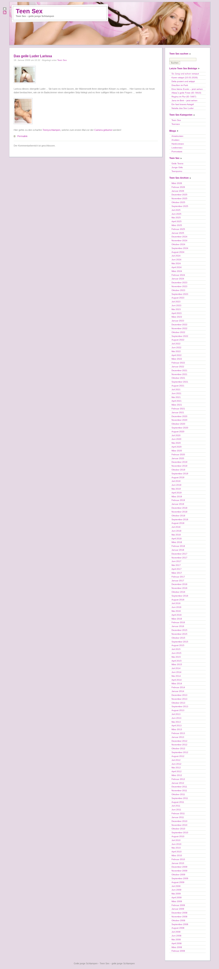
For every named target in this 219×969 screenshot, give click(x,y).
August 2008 (178, 928)
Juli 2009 (176, 886)
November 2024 (179, 240)
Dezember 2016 (179, 584)
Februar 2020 (178, 454)
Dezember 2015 (179, 630)
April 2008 (177, 943)
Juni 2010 (176, 844)
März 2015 (177, 664)
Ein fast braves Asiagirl (183, 104)
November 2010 (179, 825)
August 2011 (178, 802)
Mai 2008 (176, 939)
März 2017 (177, 573)
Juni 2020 (176, 439)
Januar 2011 (178, 817)
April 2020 (177, 447)
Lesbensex (177, 147)
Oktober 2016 (178, 592)
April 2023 (177, 313)
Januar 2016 (178, 626)
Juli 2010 (176, 840)
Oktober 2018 (178, 515)
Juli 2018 (176, 527)
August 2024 (178, 252)
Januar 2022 (178, 366)
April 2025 (177, 221)
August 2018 (178, 523)
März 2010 (177, 855)
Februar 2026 (178, 187)
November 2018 (179, 512)
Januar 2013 (178, 737)
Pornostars (177, 151)
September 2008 (180, 924)
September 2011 (180, 798)
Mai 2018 (176, 534)
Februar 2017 (178, 577)
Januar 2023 (178, 320)
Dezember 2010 (179, 821)
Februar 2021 (178, 408)
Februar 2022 (178, 363)
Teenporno (177, 171)
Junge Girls (177, 167)
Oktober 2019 (178, 470)
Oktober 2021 (178, 378)
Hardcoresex (178, 144)
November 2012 (179, 744)
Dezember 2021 (179, 370)
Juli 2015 (176, 649)
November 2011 (179, 790)
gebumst (107, 130)
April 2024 (177, 267)
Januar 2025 (178, 233)
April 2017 (177, 569)
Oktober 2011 (178, 794)
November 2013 (179, 699)
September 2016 (180, 596)
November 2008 (179, 916)
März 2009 (177, 901)
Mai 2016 (176, 611)
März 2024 (177, 271)
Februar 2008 (178, 951)
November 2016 (179, 588)
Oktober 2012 (178, 748)
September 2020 (180, 427)
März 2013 (177, 729)
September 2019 (180, 473)
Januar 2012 (178, 783)
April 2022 (177, 355)
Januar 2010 (178, 863)
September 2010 (180, 832)
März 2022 (177, 359)
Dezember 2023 (179, 282)
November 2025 (179, 198)
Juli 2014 (176, 668)
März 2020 (177, 450)
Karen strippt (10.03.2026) (185, 77)
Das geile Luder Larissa (33, 56)
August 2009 (178, 882)
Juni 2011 (176, 809)
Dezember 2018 (179, 508)
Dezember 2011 (179, 786)
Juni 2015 (176, 653)
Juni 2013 (176, 718)
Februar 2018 (178, 546)
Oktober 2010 (178, 828)
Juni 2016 (176, 607)
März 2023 (177, 317)
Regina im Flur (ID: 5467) (184, 96)
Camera (98, 130)
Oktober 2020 (178, 424)
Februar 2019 (178, 500)
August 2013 (178, 710)
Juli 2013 (176, 714)
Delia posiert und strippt (183, 81)
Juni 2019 (176, 485)
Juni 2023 (176, 305)
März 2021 (177, 405)
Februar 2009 (178, 905)
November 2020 (179, 420)
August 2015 (178, 645)
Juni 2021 (176, 393)
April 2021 (177, 401)
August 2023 (178, 298)
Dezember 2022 (179, 324)
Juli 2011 (176, 806)
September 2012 (180, 752)
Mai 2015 (176, 657)
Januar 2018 (178, 550)
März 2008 (177, 947)
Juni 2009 (176, 890)
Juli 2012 (176, 760)
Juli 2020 (176, 435)
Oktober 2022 (178, 332)
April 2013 (177, 725)
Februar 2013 (178, 733)
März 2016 (177, 619)
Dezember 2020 (179, 416)
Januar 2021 (178, 412)
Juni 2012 (176, 764)
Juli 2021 (176, 389)
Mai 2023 (176, 309)
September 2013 (180, 706)
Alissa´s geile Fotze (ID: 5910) (186, 93)
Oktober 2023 (178, 290)
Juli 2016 (176, 603)
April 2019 (177, 492)
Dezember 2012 (179, 741)
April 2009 (177, 897)
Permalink (22, 136)
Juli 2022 (176, 343)
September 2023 (180, 294)
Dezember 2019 (179, 462)
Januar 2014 (178, 691)
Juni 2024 (176, 259)
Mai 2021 (176, 397)
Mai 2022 (176, 351)
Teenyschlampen (51, 130)
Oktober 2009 (178, 874)
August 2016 (178, 599)
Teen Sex (29, 11)
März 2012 (177, 775)
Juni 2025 (176, 214)
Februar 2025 (178, 229)
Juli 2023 (176, 301)
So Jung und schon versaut (185, 73)
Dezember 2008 (179, 913)
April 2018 (177, 538)
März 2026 (177, 183)
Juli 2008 (176, 932)
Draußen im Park (180, 85)
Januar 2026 (178, 191)
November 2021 (179, 374)
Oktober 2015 (178, 638)
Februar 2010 (178, 859)
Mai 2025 (176, 217)
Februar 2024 (178, 275)
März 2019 (177, 496)
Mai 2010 (176, 848)
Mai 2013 (176, 722)
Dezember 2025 (179, 194)
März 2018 (177, 542)
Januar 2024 (178, 278)
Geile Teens (177, 163)
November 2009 (179, 871)
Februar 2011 (178, 813)
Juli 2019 (176, 481)
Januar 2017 (178, 580)
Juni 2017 (176, 561)
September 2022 (180, 336)
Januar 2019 (178, 504)
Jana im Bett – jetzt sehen (184, 100)
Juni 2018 (176, 531)
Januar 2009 (178, 909)
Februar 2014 (178, 687)
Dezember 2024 (179, 236)
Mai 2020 (176, 443)
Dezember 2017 (179, 554)
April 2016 (177, 615)
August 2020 (178, 431)
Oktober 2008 (178, 920)
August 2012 (178, 756)
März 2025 (177, 225)
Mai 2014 (176, 676)
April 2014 (177, 680)
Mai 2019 (176, 489)
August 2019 (178, 477)
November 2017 (179, 557)
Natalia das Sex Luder (183, 108)
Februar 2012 (178, 779)
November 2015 (179, 634)
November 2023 (179, 286)
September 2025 (180, 206)
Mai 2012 (176, 767)
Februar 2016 (178, 622)
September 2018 (180, 519)
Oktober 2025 (178, 202)
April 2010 (177, 851)
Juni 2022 (176, 347)
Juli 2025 (176, 210)
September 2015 (180, 641)
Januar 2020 (178, 458)
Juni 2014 (176, 672)
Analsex (175, 140)
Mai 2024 (176, 263)
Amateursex (177, 136)
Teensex (176, 124)
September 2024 (180, 248)
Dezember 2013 (179, 695)
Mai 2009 (176, 893)
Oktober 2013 (178, 703)
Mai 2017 (176, 565)
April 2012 (177, 771)
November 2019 (179, 466)
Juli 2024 (176, 256)
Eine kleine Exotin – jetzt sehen (187, 89)
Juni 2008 (176, 935)
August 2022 (178, 340)
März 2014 (177, 683)
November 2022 (179, 328)
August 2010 (178, 836)
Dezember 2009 (179, 867)
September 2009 (180, 878)
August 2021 (178, 385)
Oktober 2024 (178, 244)
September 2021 (180, 382)
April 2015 (177, 661)
